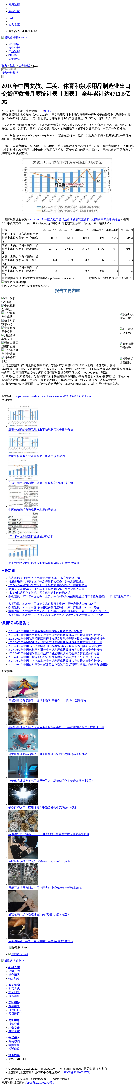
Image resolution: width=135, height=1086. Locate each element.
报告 (4, 72)
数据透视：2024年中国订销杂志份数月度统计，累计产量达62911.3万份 (52, 603)
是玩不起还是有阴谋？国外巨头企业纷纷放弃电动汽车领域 (45, 887)
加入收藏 (14, 24)
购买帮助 (14, 984)
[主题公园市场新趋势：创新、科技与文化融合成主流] (23, 479)
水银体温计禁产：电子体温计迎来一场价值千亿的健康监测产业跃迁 (50, 780)
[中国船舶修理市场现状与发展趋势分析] (23, 506)
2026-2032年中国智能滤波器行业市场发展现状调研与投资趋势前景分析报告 (55, 642)
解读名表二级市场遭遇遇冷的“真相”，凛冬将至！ (39, 914)
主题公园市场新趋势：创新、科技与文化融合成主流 (40, 482)
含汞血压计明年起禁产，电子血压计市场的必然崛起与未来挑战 (47, 754)
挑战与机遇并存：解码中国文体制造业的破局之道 (39, 592)
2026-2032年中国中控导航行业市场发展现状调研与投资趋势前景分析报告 (53, 657)
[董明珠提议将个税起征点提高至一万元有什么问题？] (23, 857)
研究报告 (14, 44)
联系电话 (14, 1055)
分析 (10, 72)
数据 (13, 65)
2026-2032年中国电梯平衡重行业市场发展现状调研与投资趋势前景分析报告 (55, 649)
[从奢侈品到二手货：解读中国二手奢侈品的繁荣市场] (23, 937)
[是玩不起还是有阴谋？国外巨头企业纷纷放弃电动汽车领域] (23, 884)
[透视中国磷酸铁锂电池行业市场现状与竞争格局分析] (23, 426)
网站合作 (14, 1031)
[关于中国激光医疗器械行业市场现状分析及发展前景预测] (23, 559)
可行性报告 (15, 1009)
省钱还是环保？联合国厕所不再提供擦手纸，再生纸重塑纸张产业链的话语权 (56, 727)
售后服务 (14, 1037)
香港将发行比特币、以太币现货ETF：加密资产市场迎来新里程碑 (48, 834)
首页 (4, 65)
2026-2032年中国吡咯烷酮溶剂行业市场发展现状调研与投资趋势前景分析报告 (56, 638)
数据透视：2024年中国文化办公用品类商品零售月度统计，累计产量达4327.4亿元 (58, 611)
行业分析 (14, 47)
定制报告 (14, 1002)
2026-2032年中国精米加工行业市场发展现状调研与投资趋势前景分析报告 (53, 653)
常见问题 (14, 992)
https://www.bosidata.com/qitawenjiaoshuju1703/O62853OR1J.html (53, 396)
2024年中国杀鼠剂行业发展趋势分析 (30, 536)
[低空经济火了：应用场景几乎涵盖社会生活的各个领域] (23, 804)
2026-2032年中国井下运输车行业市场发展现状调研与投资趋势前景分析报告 (55, 660)
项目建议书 (15, 1013)
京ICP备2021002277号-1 (78, 1072)
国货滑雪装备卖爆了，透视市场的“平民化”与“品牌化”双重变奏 (47, 700)
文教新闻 (8, 571)
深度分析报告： (16, 623)
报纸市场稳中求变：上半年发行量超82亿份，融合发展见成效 (46, 581)
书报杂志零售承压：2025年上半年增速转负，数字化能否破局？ (47, 589)
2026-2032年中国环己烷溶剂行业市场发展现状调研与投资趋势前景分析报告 (55, 634)
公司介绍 (14, 967)
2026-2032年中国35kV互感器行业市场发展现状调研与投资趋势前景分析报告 (55, 646)
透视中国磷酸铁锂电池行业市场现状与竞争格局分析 (40, 429)
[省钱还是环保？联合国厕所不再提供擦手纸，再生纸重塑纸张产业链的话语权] (23, 723)
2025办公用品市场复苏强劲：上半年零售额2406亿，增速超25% (47, 585)
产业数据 (14, 51)
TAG (11, 18)
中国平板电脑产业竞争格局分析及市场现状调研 (38, 456)
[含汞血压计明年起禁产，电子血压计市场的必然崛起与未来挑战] (23, 750)
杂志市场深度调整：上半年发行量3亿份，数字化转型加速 (44, 577)
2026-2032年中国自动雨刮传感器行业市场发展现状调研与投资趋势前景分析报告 (58, 664)
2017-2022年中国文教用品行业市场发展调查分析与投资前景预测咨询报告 (75, 219)
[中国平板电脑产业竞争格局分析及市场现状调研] (23, 452)
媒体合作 (14, 1023)
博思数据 (14, 4)
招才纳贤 (14, 978)
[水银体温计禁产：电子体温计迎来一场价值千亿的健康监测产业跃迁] (23, 777)
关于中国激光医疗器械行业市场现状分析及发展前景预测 (43, 563)
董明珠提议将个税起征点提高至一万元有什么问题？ (40, 861)
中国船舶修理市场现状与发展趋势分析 (32, 509)
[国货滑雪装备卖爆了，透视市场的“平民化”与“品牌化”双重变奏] (23, 697)
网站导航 (14, 11)
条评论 (47, 110)
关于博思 (14, 58)
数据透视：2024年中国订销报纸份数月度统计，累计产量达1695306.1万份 (53, 607)
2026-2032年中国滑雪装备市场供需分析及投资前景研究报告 (45, 631)
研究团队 (14, 974)
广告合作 (14, 1027)
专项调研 (14, 1006)
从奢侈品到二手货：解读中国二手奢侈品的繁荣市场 (40, 941)
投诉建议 (14, 1048)
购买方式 (14, 988)
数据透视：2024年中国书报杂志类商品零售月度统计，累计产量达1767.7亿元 (55, 614)
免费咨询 (14, 1041)
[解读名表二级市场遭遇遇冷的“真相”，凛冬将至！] (23, 911)
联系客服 (14, 996)
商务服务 (14, 1020)
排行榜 (12, 55)
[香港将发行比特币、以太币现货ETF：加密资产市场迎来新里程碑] (23, 830)
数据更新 (14, 1045)
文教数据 (24, 65)
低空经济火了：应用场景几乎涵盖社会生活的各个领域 (42, 807)
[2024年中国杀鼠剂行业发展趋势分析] (23, 533)
